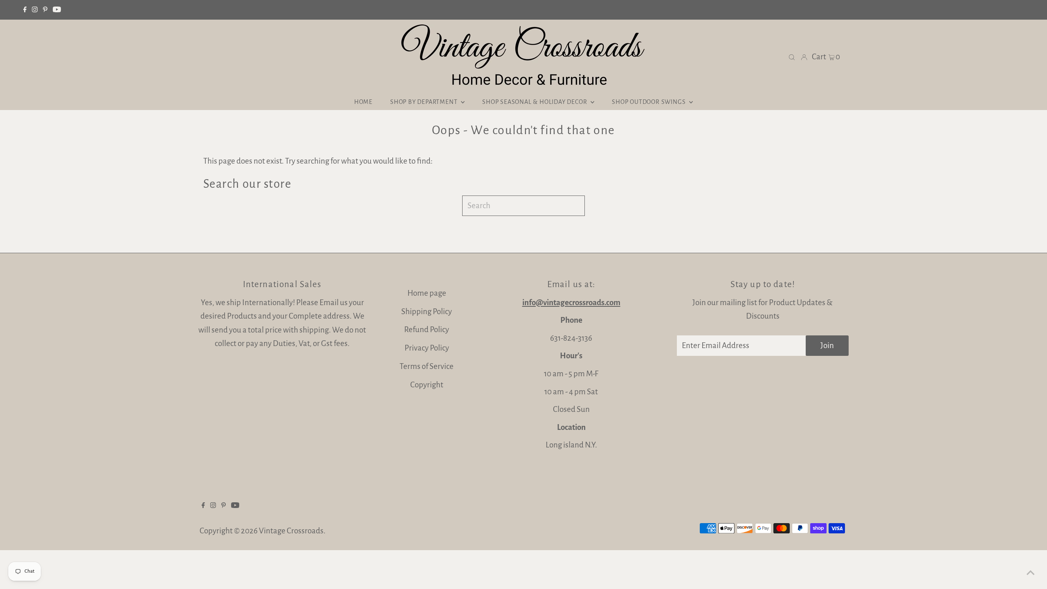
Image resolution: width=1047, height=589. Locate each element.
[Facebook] (25, 10)
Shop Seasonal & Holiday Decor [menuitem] (535, 102)
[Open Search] (791, 56)
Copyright (426, 384)
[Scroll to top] (1030, 572)
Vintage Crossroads (291, 530)
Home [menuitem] (363, 102)
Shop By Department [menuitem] (424, 102)
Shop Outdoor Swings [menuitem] (649, 102)
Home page (426, 293)
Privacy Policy (426, 348)
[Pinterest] (45, 10)
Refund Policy (426, 329)
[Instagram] (35, 10)
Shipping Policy (426, 311)
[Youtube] (57, 10)
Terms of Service (427, 366)
